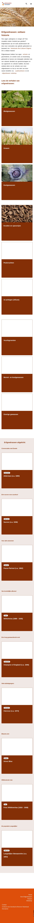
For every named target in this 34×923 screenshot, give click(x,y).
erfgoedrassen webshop (8, 73)
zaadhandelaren (20, 71)
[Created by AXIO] (17, 916)
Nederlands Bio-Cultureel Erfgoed (21, 48)
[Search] (26, 4)
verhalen (25, 54)
